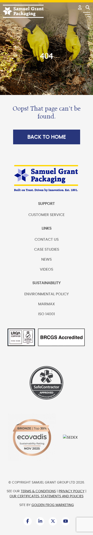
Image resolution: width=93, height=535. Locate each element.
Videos (46, 269)
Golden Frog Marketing (52, 505)
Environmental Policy (46, 294)
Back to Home (46, 137)
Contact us (47, 239)
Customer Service (46, 215)
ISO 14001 (46, 314)
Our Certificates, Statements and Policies (46, 496)
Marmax (46, 304)
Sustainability (46, 283)
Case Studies (46, 249)
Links (47, 228)
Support (46, 204)
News (46, 259)
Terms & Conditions (38, 491)
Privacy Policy (71, 491)
